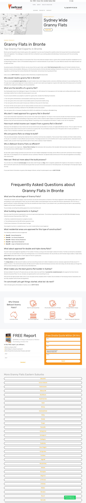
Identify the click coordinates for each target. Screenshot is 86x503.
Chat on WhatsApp (69, 498)
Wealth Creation (47, 4)
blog (44, 162)
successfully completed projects (54, 272)
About (39, 4)
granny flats (7, 255)
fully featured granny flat (54, 67)
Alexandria (43, 407)
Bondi (43, 431)
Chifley (43, 443)
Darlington (43, 467)
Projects (42, 10)
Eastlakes (43, 483)
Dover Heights (43, 475)
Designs (35, 10)
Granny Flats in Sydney (29, 147)
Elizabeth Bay (43, 491)
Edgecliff (43, 487)
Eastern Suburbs (43, 411)
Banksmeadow (43, 415)
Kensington (43, 500)
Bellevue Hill (43, 419)
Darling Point (43, 459)
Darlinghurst (43, 463)
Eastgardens (43, 479)
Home (34, 4)
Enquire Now (48, 29)
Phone (48, 370)
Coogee (43, 451)
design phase (9, 262)
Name (48, 366)
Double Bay (43, 471)
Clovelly (43, 447)
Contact (48, 10)
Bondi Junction (43, 427)
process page (22, 162)
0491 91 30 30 (15, 74)
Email (48, 374)
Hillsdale (43, 496)
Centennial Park (43, 439)
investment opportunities (19, 81)
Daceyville (43, 455)
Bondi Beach (43, 423)
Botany (43, 435)
